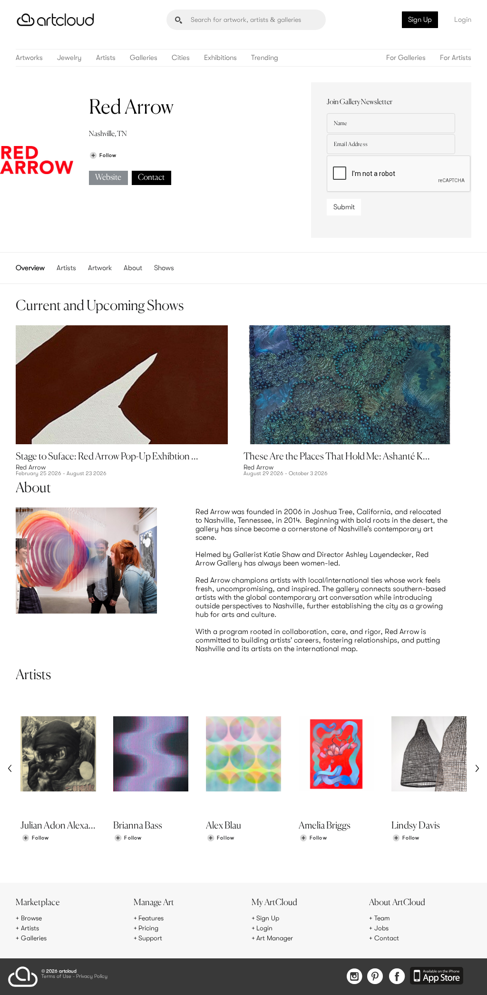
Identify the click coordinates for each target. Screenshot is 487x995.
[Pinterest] (375, 977)
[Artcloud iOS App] (436, 976)
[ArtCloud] (55, 20)
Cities (181, 57)
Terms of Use (56, 976)
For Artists (455, 57)
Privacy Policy (91, 976)
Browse (31, 918)
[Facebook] (397, 977)
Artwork (100, 267)
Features (151, 918)
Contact (151, 178)
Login (462, 19)
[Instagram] (354, 977)
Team (382, 918)
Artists (106, 57)
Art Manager (274, 938)
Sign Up (420, 19)
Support (150, 938)
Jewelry (69, 57)
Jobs (381, 928)
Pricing (148, 928)
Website (108, 178)
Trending (264, 57)
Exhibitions (220, 57)
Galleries (143, 57)
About (133, 267)
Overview (30, 267)
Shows (164, 267)
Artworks (29, 57)
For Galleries (406, 57)
